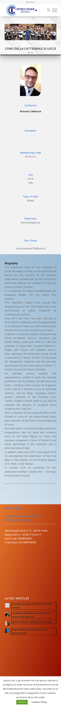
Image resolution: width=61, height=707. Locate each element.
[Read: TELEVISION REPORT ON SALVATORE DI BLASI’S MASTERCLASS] (7, 614)
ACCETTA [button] (22, 702)
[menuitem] (46, 10)
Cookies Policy (39, 701)
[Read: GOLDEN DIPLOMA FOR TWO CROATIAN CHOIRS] (7, 605)
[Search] (47, 10)
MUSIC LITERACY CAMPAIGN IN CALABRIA (32, 622)
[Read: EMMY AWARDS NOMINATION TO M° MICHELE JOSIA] (7, 630)
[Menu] (53, 10)
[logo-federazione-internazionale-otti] (25, 10)
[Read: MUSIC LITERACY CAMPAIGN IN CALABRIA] (7, 623)
